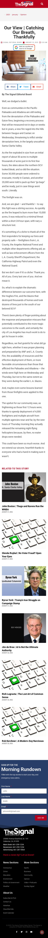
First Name (5, 786)
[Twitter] (22, 932)
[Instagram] (26, 932)
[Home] (3, 14)
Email (3, 807)
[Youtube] (31, 932)
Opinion (23, 14)
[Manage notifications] (42, 932)
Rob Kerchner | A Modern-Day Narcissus (23, 741)
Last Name (5, 796)
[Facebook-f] (17, 932)
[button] (6, 4)
